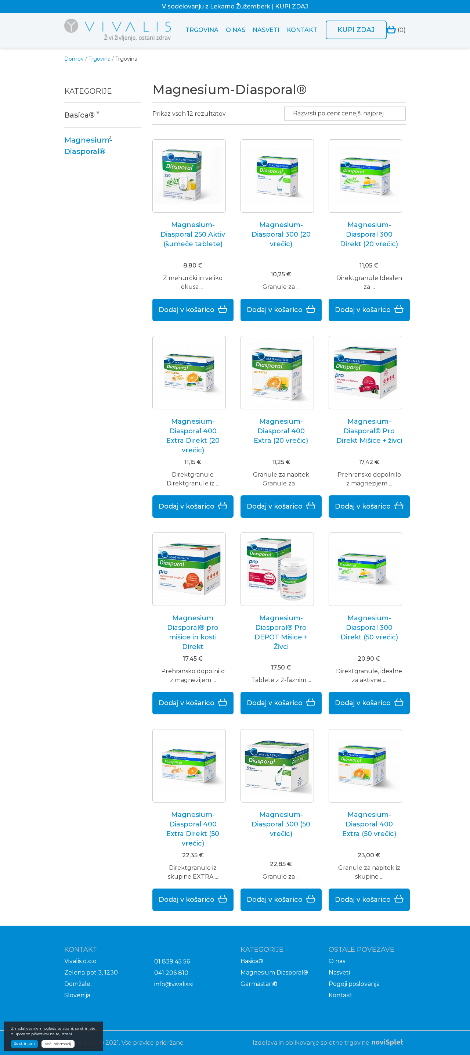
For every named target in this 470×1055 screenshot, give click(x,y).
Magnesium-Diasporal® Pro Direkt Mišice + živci (369, 431)
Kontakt (302, 29)
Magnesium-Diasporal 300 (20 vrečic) (281, 234)
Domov (74, 58)
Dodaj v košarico (186, 310)
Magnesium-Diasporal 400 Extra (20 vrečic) (281, 431)
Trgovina (201, 29)
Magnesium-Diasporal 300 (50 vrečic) (281, 824)
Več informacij (58, 1043)
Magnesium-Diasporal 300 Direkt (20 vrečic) (369, 234)
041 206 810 (171, 972)
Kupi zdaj (356, 30)
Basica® (79, 115)
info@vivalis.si (173, 984)
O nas (235, 29)
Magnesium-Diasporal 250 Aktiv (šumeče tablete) (192, 234)
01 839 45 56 (172, 961)
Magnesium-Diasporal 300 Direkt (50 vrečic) (369, 627)
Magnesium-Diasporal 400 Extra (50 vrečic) (369, 824)
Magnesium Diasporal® (274, 972)
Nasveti (266, 29)
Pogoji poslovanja (354, 983)
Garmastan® (259, 983)
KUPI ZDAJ (291, 6)
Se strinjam (24, 1043)
